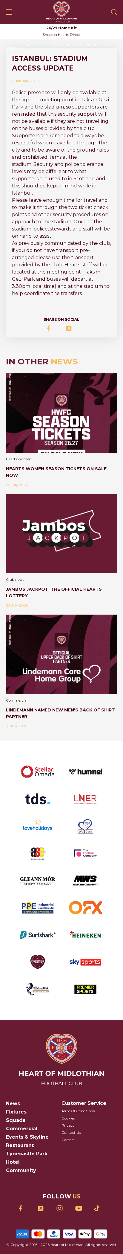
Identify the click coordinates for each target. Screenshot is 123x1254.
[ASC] (38, 853)
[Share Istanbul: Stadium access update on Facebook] (52, 328)
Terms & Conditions (78, 1111)
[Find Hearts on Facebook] (24, 1208)
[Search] (114, 12)
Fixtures (16, 1112)
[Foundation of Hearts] (38, 962)
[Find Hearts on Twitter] (43, 1208)
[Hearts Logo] (61, 11)
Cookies (68, 1118)
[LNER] (85, 799)
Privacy (68, 1125)
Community (21, 1170)
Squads (15, 1120)
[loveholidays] (38, 826)
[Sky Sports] (85, 962)
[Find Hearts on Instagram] (61, 1208)
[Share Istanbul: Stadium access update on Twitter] (71, 328)
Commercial (21, 1128)
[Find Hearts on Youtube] (80, 1208)
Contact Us (71, 1132)
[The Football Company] (85, 853)
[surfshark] (38, 935)
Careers (67, 1139)
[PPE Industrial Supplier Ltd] (38, 907)
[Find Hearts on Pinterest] (99, 1208)
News (13, 1103)
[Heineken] (85, 935)
